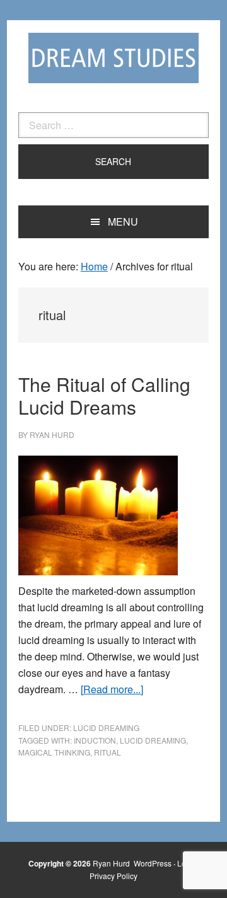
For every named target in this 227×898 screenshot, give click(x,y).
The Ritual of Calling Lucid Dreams (104, 395)
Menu (123, 221)
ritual (107, 752)
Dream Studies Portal (113, 58)
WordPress (153, 863)
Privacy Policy (113, 875)
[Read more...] (112, 689)
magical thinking (54, 752)
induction (95, 740)
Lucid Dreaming (106, 727)
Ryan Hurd (112, 863)
